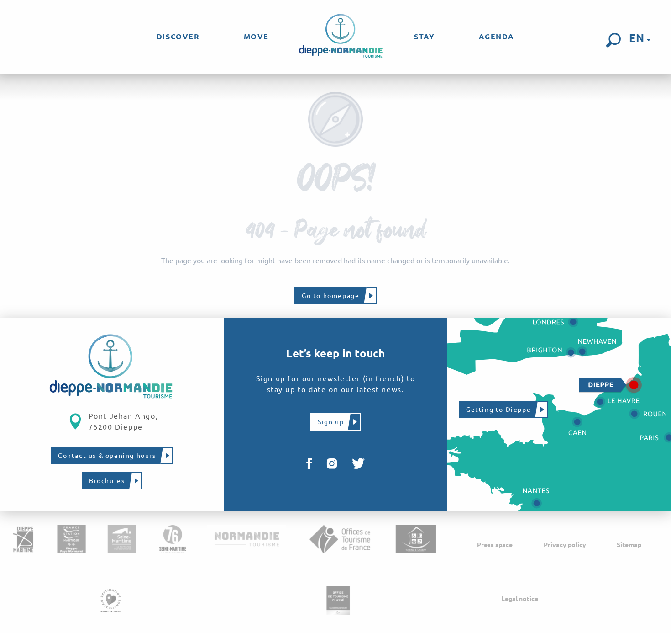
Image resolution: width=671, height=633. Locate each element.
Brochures (107, 480)
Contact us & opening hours (107, 455)
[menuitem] (178, 37)
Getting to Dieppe (498, 409)
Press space (495, 544)
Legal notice (519, 598)
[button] (613, 40)
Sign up (331, 422)
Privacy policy (565, 544)
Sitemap (629, 544)
